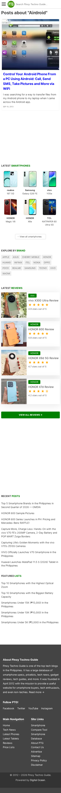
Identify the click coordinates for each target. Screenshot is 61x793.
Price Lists (9, 747)
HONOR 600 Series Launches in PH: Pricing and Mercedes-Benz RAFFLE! (28, 521)
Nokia (37, 262)
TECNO (43, 268)
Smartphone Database (38, 736)
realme (16, 268)
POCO (6, 268)
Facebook (8, 708)
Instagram (47, 708)
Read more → (36, 692)
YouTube (33, 708)
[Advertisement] (30, 458)
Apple (6, 257)
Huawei (7, 262)
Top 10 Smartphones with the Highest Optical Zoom (27, 585)
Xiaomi (6, 273)
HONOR (47, 257)
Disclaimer (37, 764)
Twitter (21, 708)
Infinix (18, 262)
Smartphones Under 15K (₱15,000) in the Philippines (24, 604)
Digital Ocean (37, 780)
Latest (15, 165)
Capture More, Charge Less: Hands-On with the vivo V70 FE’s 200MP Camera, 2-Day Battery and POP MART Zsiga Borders (29, 532)
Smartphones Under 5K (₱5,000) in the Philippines (30, 622)
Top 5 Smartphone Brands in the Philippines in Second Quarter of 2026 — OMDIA (27, 505)
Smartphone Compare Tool (39, 727)
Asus (16, 257)
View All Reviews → (30, 415)
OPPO (47, 262)
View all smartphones (29, 236)
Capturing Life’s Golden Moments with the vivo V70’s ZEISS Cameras (27, 544)
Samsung (30, 268)
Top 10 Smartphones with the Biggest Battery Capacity (27, 595)
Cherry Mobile (30, 257)
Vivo (53, 268)
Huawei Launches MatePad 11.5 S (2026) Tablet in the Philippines (29, 564)
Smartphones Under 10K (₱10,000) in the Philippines (24, 614)
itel (28, 262)
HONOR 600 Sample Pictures (17, 513)
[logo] (11, 4)
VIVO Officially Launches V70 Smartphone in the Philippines (28, 554)
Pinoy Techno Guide (25, 659)
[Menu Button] (3, 4)
